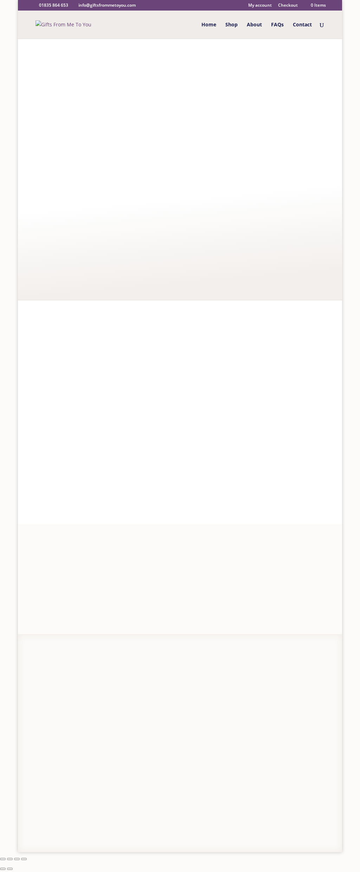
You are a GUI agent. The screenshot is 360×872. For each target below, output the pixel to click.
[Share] (17, 859)
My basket (123, 696)
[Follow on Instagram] (319, 823)
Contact (302, 25)
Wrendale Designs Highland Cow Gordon (117, 495)
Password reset (129, 687)
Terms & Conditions (87, 820)
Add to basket (181, 271)
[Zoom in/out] (3, 859)
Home (208, 25)
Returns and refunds (58, 703)
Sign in (143, 677)
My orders (123, 706)
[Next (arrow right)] (10, 869)
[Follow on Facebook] (304, 823)
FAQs (277, 25)
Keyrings (192, 63)
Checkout (288, 5)
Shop (231, 25)
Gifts (171, 63)
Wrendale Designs (65, 406)
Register (120, 677)
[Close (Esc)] (24, 859)
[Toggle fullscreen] (10, 859)
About (254, 25)
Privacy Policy (48, 820)
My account (260, 5)
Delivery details (52, 693)
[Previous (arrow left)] (3, 869)
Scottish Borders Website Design (161, 820)
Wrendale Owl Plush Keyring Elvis (187, 123)
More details (163, 142)
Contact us (46, 713)
